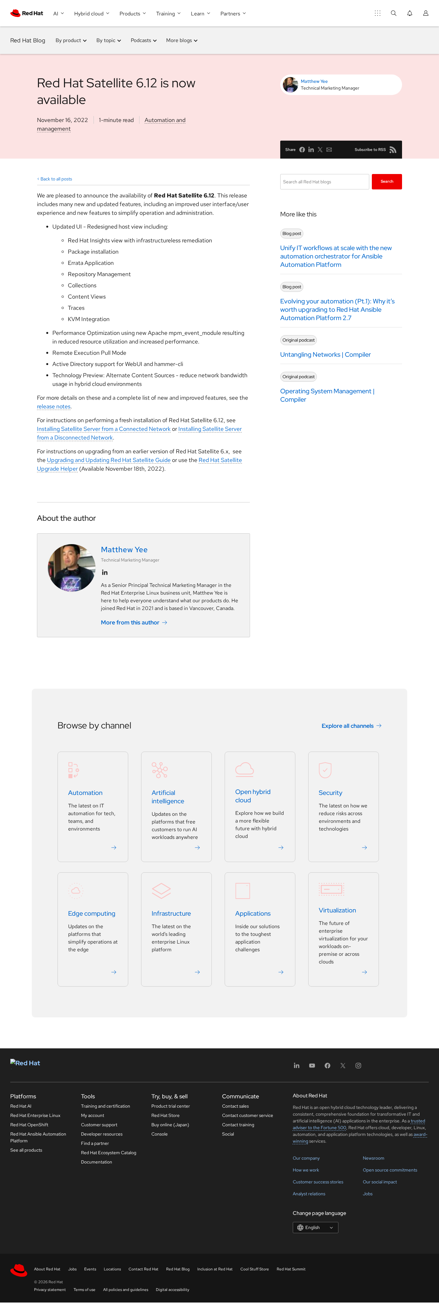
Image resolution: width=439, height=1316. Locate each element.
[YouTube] (312, 1067)
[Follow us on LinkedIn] (105, 572)
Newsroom (373, 1158)
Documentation (96, 1162)
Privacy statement (50, 1289)
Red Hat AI (20, 1106)
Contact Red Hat (143, 1269)
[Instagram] (358, 1067)
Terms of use (84, 1289)
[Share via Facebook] (302, 149)
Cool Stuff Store (254, 1269)
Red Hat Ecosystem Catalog (108, 1152)
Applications (253, 913)
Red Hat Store (165, 1115)
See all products (26, 1150)
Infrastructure (171, 913)
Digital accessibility (172, 1289)
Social (228, 1134)
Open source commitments (390, 1170)
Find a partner (95, 1143)
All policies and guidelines (125, 1289)
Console (159, 1134)
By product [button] (68, 40)
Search (387, 181)
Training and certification (105, 1106)
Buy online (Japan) (170, 1125)
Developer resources (101, 1134)
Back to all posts (56, 179)
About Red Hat (47, 1269)
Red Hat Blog (27, 40)
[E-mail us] (329, 149)
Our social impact (380, 1182)
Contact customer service (247, 1115)
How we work (306, 1170)
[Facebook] (327, 1067)
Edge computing (91, 913)
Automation (85, 793)
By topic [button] (105, 40)
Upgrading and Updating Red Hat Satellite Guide (109, 460)
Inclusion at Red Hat (215, 1269)
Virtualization (337, 910)
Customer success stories (318, 1182)
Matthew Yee (314, 81)
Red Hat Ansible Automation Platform (38, 1137)
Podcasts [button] (141, 40)
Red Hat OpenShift (29, 1125)
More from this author (130, 622)
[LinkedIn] (296, 1067)
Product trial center (170, 1106)
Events (90, 1269)
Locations (112, 1269)
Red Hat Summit (291, 1269)
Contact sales (235, 1106)
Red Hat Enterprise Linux (35, 1115)
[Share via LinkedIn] (311, 149)
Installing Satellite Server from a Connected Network (104, 428)
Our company (306, 1158)
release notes (53, 406)
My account (92, 1115)
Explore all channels (348, 725)
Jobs (367, 1194)
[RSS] (393, 149)
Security (330, 793)
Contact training (238, 1125)
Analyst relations (309, 1194)
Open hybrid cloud (253, 796)
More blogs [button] (179, 40)
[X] (343, 1067)
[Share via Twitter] (320, 149)
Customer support (99, 1125)
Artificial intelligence (168, 797)
